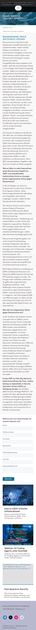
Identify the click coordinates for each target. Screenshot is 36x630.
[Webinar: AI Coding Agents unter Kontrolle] (18, 534)
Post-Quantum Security (16, 589)
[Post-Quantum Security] (18, 574)
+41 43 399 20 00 (8, 609)
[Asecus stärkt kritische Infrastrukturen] (18, 495)
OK (18, 8)
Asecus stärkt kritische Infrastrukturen (15, 510)
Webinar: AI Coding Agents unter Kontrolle (15, 549)
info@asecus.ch (20, 609)
